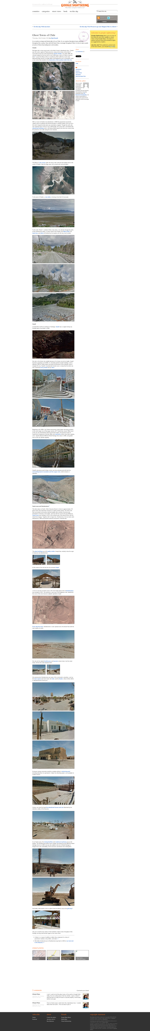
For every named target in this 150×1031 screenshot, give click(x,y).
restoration (58, 434)
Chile (77, 63)
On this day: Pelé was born (42, 26)
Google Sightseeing (73, 4)
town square (37, 678)
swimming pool (66, 771)
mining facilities (48, 842)
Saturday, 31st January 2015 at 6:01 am (38, 996)
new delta (47, 197)
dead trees (35, 233)
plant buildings (39, 551)
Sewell (57, 326)
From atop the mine (37, 626)
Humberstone (69, 590)
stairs (52, 367)
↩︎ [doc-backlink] (57, 938)
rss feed (102, 17)
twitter (112, 17)
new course (42, 162)
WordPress (105, 1019)
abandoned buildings (38, 128)
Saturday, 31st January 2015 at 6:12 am (38, 1005)
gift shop (69, 908)
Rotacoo (113, 1018)
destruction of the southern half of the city (60, 60)
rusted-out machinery (61, 842)
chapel (57, 567)
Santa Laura (35, 515)
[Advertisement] (52, 31)
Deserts (78, 71)
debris (42, 233)
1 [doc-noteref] (35, 56)
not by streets (44, 367)
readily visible (51, 551)
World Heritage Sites (81, 76)
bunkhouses (47, 661)
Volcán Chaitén (58, 53)
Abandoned (78, 69)
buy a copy (112, 46)
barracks (55, 661)
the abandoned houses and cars (55, 807)
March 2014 (66, 231)
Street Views (79, 72)
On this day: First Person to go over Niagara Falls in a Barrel (98, 26)
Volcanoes (78, 74)
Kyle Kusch (54, 38)
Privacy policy (105, 1022)
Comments (80, 51)
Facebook (105, 21)
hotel (53, 678)
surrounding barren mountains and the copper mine (46, 471)
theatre (61, 678)
